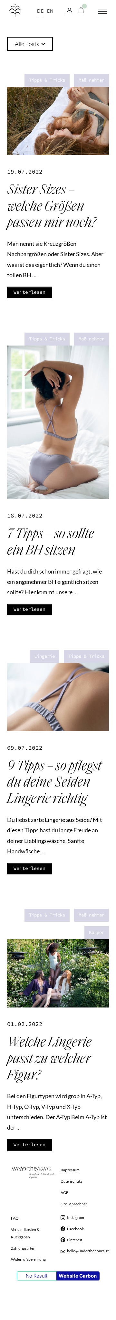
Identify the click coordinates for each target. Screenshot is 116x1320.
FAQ (15, 1218)
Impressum (70, 1169)
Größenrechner (74, 1203)
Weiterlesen (29, 292)
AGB (65, 1192)
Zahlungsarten (23, 1248)
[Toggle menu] (102, 11)
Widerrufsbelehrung (28, 1259)
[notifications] (81, 9)
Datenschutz (71, 1181)
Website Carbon (78, 1276)
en (50, 11)
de (40, 11)
